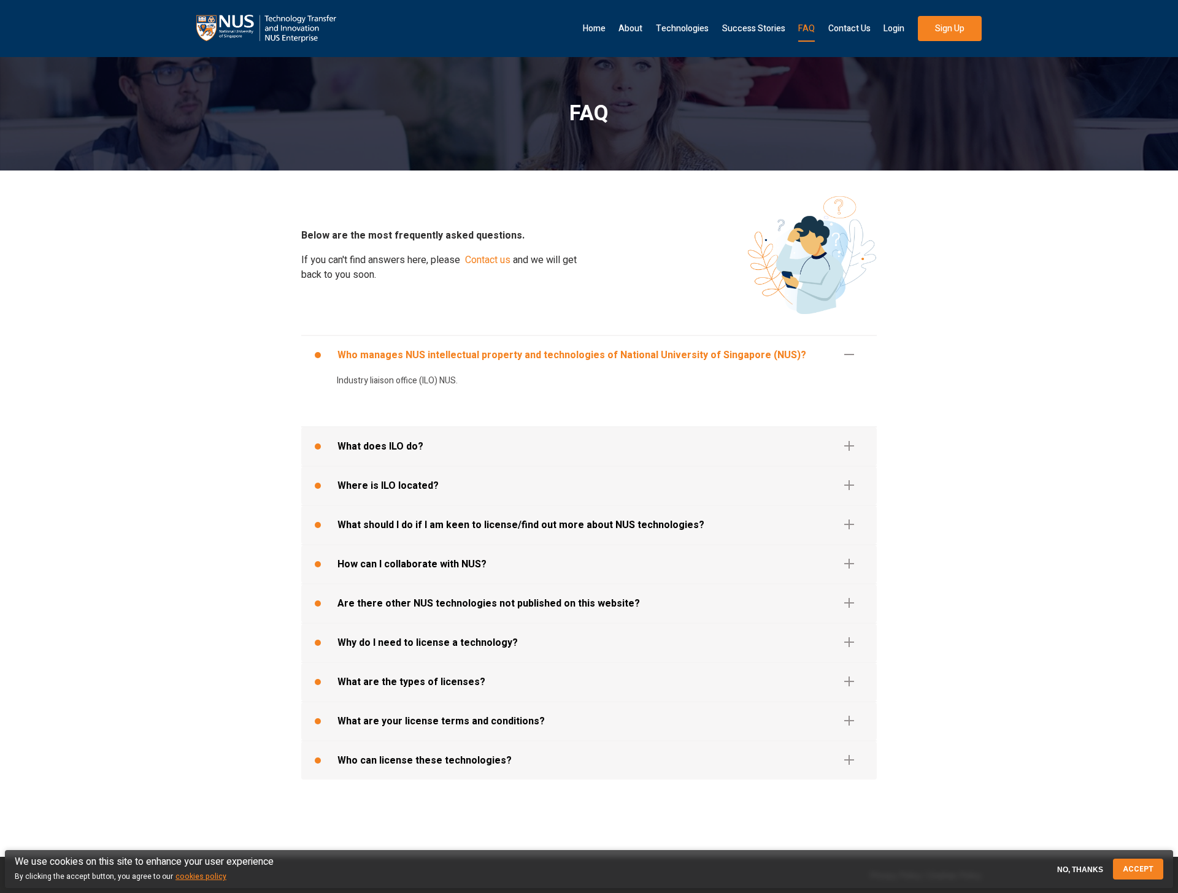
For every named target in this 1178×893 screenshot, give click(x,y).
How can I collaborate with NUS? (412, 564)
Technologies (682, 28)
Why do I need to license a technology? (427, 642)
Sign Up (949, 28)
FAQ (806, 28)
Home (594, 28)
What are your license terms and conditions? (441, 721)
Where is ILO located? (388, 485)
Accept (1138, 869)
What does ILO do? (380, 446)
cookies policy (200, 876)
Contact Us (849, 28)
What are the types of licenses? (411, 682)
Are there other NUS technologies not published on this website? (488, 603)
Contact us (487, 260)
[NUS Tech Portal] (266, 28)
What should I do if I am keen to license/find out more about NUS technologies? (520, 525)
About (630, 28)
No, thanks (1080, 869)
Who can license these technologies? (424, 760)
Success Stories (753, 28)
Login (894, 28)
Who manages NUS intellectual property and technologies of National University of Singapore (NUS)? (571, 355)
